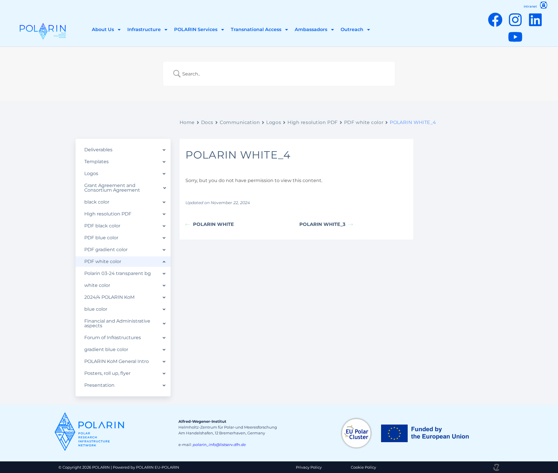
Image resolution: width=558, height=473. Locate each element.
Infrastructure (144, 29)
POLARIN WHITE (213, 224)
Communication (240, 122)
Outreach (352, 29)
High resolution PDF (312, 122)
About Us (103, 29)
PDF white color (363, 122)
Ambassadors (311, 29)
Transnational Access (256, 29)
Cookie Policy (363, 467)
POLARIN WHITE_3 (322, 224)
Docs (207, 122)
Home (187, 122)
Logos (273, 122)
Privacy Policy (309, 467)
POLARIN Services (195, 29)
